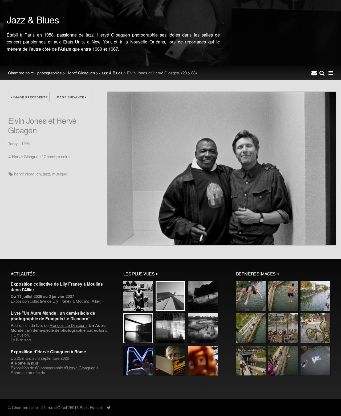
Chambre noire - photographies (35, 72)
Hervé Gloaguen (80, 72)
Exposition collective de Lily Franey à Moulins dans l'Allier (57, 287)
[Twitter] (108, 407)
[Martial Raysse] (138, 360)
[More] (157, 274)
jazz (46, 174)
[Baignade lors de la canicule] (251, 296)
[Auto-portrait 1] (170, 328)
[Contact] (314, 73)
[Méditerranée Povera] (170, 296)
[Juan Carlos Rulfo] (203, 360)
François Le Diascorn (68, 325)
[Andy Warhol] (170, 360)
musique (59, 174)
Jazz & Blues (111, 72)
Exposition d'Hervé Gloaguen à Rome (48, 352)
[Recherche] (322, 73)
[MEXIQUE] (138, 296)
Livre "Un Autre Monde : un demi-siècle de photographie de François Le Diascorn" (53, 316)
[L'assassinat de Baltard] (203, 296)
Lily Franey (61, 301)
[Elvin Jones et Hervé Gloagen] (222, 243)
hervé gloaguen (27, 174)
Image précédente (30, 97)
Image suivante (70, 97)
